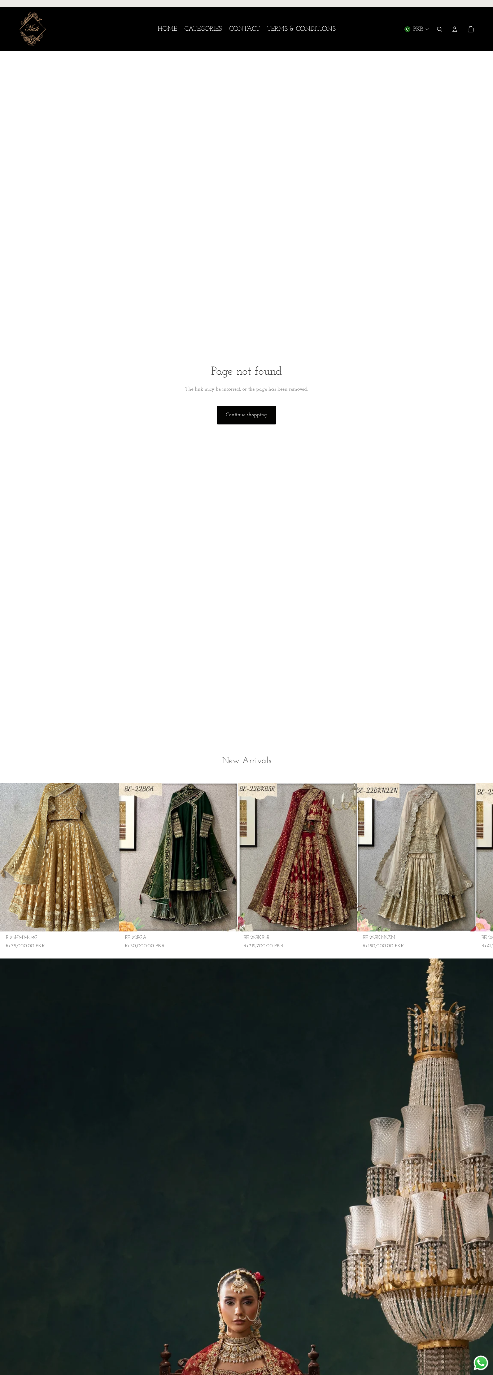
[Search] (440, 29)
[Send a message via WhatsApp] (480, 1362)
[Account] (455, 29)
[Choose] (107, 920)
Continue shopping (246, 415)
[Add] (345, 920)
